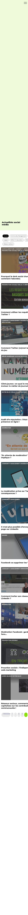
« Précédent (6, 714)
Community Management (18, 236)
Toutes (6, 236)
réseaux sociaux (8, 244)
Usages (6, 240)
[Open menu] (25, 3)
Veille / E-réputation (17, 240)
